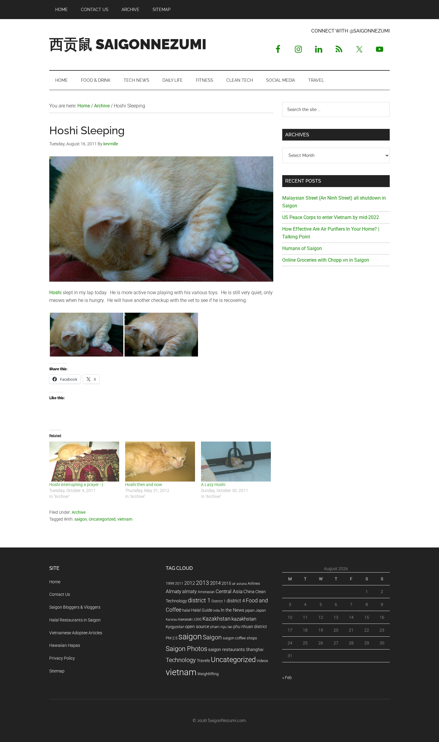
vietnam (124, 519)
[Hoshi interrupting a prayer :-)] (84, 462)
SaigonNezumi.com (227, 720)
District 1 (218, 601)
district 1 (199, 600)
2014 (215, 583)
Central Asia (229, 591)
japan (249, 610)
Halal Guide (201, 610)
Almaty (173, 591)
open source (197, 626)
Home (54, 581)
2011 (179, 583)
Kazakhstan (216, 618)
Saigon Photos (186, 648)
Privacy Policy (62, 658)
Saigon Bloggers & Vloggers (74, 607)
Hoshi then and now (143, 484)
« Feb (287, 677)
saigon (80, 519)
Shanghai (254, 649)
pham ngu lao (221, 627)
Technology (181, 660)
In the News (232, 610)
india (216, 611)
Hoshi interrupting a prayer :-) (76, 484)
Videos (262, 660)
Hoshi (56, 292)
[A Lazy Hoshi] (236, 462)
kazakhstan (243, 619)
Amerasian (206, 592)
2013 (202, 582)
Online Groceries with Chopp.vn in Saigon (325, 260)
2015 (226, 583)
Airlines (254, 583)
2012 (189, 583)
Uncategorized (102, 519)
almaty (189, 591)
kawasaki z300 (190, 619)
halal (186, 610)
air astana (239, 584)
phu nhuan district (250, 626)
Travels (203, 660)
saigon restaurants (226, 649)
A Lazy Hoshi (213, 484)
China (248, 591)
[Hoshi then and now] (160, 462)
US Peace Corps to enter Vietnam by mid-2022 (330, 217)
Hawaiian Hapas (64, 645)
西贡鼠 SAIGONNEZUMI (127, 44)
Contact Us (59, 594)
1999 (170, 583)
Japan (260, 610)
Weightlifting (208, 674)
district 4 (236, 601)
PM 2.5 (171, 638)
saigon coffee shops (240, 638)
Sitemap (57, 671)
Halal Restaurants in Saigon (75, 620)
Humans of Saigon (302, 248)
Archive (78, 512)
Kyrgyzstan (175, 626)
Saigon (212, 637)
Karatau (171, 619)
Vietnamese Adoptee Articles (75, 632)
